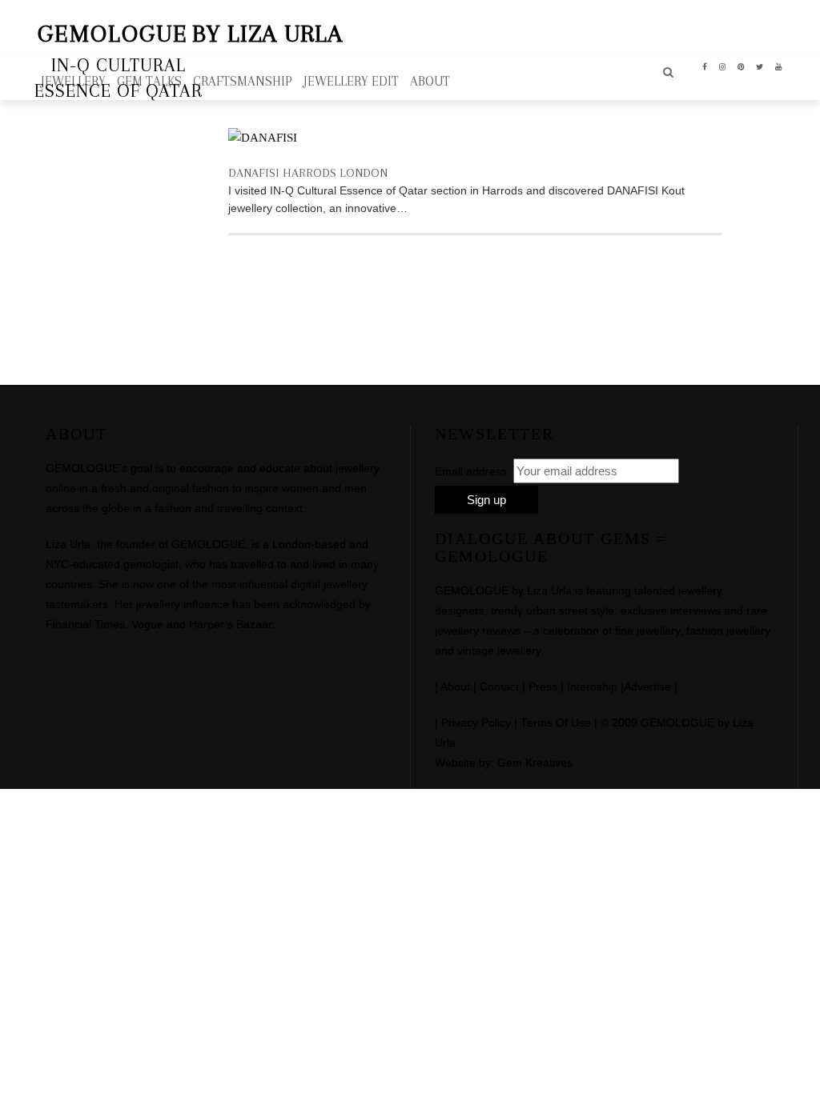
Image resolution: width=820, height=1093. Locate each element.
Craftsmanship (242, 81)
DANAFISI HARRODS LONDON (308, 173)
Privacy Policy (476, 723)
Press (543, 687)
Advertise (647, 687)
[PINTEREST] (741, 65)
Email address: (472, 471)
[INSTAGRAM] (722, 65)
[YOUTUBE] (778, 65)
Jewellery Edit (351, 81)
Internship (592, 687)
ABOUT (430, 81)
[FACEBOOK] (705, 65)
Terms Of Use (556, 723)
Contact (499, 687)
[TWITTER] (760, 65)
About (455, 687)
